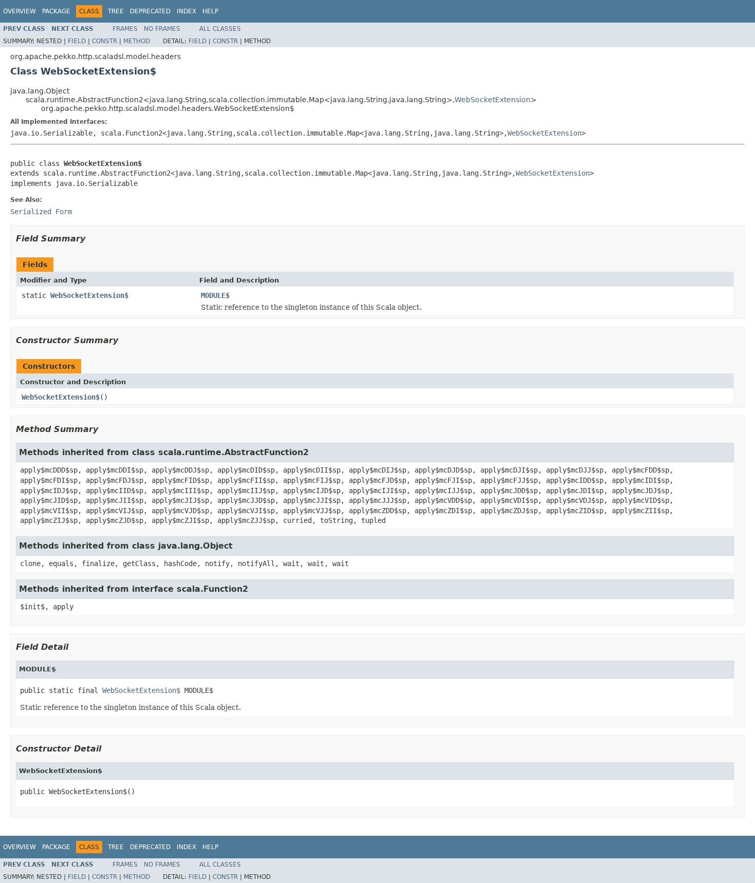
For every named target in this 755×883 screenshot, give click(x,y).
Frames (125, 28)
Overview (19, 11)
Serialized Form (41, 212)
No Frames (162, 28)
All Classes (220, 28)
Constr (104, 41)
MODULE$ (215, 295)
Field (77, 41)
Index (186, 11)
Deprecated (150, 11)
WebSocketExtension (493, 100)
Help (210, 11)
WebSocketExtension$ (89, 295)
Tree (116, 11)
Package (56, 11)
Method (136, 41)
